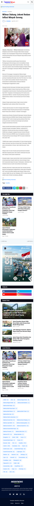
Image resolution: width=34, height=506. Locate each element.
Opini (5, 457)
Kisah (24, 445)
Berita (15, 437)
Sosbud (6, 469)
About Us (17, 503)
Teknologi (22, 469)
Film (14, 443)
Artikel (5, 399)
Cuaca (23, 437)
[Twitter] (14, 188)
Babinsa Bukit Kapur (8, 405)
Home (12, 503)
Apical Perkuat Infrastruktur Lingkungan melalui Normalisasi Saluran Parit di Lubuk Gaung (8, 231)
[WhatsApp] (17, 188)
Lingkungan (21, 451)
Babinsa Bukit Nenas (9, 411)
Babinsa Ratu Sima (21, 431)
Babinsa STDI (7, 434)
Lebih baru (4, 241)
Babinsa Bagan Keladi (9, 402)
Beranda (4, 11)
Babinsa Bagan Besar (23, 399)
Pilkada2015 (17, 460)
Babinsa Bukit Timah (23, 411)
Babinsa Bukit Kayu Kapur (10, 408)
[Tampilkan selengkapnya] (27, 188)
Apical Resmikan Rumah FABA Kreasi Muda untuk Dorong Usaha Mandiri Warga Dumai (21, 323)
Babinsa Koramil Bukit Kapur (10, 428)
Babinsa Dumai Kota (9, 420)
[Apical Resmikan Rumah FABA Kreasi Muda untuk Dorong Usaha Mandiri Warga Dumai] (7, 324)
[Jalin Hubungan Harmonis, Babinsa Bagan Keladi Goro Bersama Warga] (7, 332)
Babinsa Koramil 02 (22, 425)
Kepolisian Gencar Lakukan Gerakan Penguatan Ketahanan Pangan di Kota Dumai (23, 384)
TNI (5, 471)
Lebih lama (29, 241)
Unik (12, 471)
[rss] (24, 494)
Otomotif (13, 457)
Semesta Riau (7, 466)
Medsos (6, 454)
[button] (2, 2)
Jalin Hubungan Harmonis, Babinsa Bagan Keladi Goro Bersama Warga (22, 330)
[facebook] (9, 291)
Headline (10, 11)
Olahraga (24, 454)
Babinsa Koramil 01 (9, 425)
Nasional (15, 454)
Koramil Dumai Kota (8, 451)
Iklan (22, 503)
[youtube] (9, 294)
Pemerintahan (23, 457)
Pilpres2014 (7, 463)
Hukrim (6, 445)
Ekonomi (6, 443)
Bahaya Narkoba (19, 434)
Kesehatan (16, 445)
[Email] (23, 188)
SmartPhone (18, 466)
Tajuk (14, 469)
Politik (16, 463)
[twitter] (24, 291)
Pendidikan (7, 460)
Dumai (19, 440)
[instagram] (24, 294)
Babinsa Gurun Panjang (23, 420)
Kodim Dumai (7, 448)
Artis (13, 399)
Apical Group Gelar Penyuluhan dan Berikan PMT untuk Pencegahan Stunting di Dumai (22, 338)
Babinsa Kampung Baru (23, 422)
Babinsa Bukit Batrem (23, 402)
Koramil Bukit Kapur (20, 448)
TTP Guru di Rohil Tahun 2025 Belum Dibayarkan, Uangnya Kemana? (24, 208)
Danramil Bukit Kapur (9, 440)
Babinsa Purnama (8, 431)
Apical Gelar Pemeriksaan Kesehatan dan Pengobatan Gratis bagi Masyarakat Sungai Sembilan (9, 210)
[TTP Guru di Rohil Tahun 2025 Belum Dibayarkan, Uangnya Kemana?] (25, 201)
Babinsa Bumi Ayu (8, 414)
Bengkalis (6, 437)
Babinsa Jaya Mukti (8, 422)
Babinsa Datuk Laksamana (10, 417)
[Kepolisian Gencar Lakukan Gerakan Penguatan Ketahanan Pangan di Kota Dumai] (25, 376)
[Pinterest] (20, 188)
